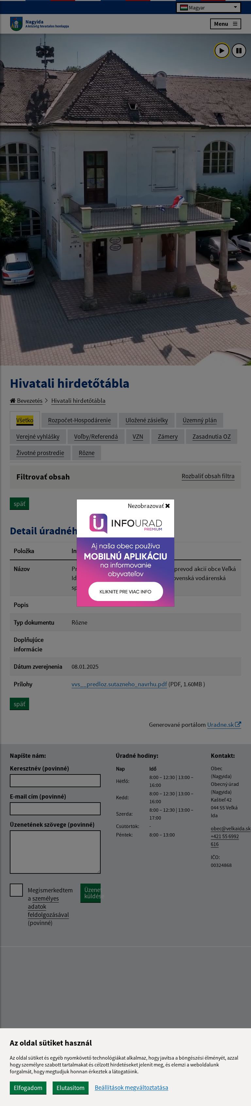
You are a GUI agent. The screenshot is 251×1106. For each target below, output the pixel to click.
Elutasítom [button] (71, 1088)
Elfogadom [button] (28, 1088)
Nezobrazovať (146, 506)
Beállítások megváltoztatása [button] (131, 1087)
